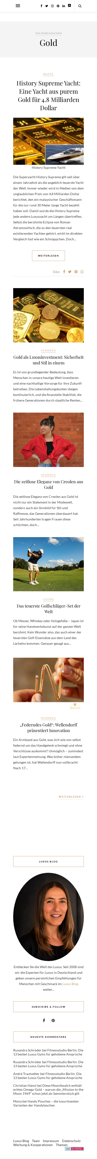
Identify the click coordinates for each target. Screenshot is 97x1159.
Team (36, 1141)
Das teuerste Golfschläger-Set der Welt (49, 608)
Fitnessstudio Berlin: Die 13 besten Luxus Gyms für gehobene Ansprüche (48, 1052)
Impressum (51, 1141)
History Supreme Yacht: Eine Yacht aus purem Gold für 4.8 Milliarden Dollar (48, 95)
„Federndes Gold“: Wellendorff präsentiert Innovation (48, 727)
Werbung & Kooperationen (33, 1145)
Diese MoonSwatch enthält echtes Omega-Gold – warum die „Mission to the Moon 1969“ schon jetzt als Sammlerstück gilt (48, 1089)
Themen (62, 1145)
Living (48, 599)
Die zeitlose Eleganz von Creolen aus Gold (48, 484)
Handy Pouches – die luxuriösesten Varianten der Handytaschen (46, 1103)
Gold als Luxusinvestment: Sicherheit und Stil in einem (48, 360)
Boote (48, 73)
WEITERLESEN (70, 796)
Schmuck (48, 350)
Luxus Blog (70, 984)
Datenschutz (71, 1141)
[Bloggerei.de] (74, 1149)
